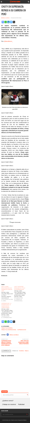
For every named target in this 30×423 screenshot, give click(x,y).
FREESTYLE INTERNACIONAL (8, 329)
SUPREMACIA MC (21, 329)
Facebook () (21, 350)
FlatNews (25, 420)
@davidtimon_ (8, 41)
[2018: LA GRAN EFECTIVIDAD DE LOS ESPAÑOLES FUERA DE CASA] (7, 294)
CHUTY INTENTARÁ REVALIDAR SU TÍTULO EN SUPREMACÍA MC (19, 288)
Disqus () (27, 350)
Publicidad (21, 404)
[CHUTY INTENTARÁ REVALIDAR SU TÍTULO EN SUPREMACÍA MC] (20, 294)
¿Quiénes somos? (7, 400)
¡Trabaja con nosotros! (9, 404)
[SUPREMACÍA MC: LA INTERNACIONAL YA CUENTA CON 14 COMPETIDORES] (7, 310)
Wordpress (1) (15, 350)
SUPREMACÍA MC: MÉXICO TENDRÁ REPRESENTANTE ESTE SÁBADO (6, 343)
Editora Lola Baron (6, 17)
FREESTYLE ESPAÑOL (7, 328)
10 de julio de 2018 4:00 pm (16, 17)
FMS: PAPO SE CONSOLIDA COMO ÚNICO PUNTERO (23, 342)
